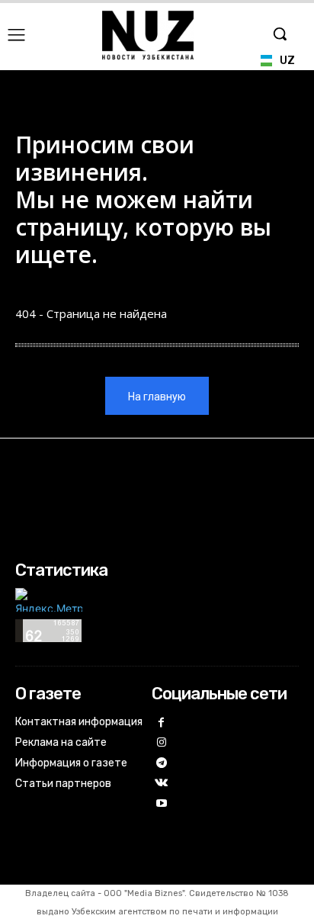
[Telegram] (162, 763)
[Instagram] (162, 743)
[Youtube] (162, 804)
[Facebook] (162, 723)
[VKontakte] (162, 783)
